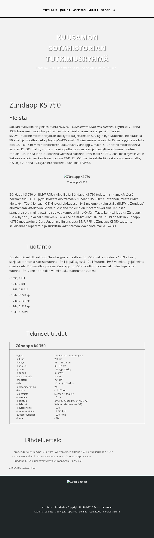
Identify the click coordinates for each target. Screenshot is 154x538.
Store (105, 10)
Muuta (93, 10)
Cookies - (50, 511)
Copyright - (61, 511)
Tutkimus (50, 10)
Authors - (39, 511)
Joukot (65, 10)
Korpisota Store (111, 511)
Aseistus (79, 10)
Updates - (73, 511)
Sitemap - (84, 511)
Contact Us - (95, 511)
